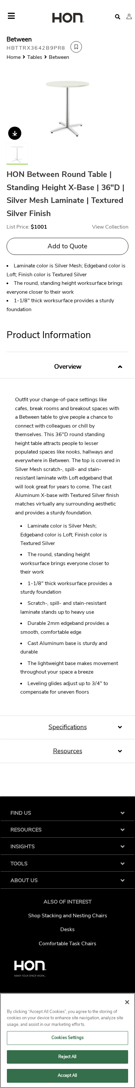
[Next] (119, 107)
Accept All (67, 1075)
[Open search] (117, 16)
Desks (67, 929)
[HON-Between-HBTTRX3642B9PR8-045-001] (67, 107)
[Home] (67, 18)
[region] (67, 1040)
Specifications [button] (67, 727)
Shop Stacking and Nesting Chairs (67, 915)
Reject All (67, 1057)
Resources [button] (67, 751)
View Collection (110, 227)
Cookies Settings (67, 1038)
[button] (129, 16)
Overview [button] (67, 366)
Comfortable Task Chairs (67, 943)
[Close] (127, 1002)
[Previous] (15, 107)
